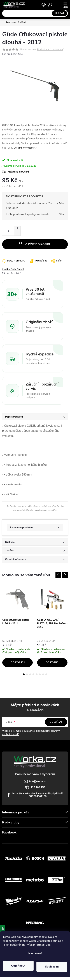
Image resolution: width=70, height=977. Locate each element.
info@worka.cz (37, 781)
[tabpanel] (17, 625)
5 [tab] (37, 674)
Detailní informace (23, 147)
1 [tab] (24, 674)
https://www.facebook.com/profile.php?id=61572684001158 (37, 795)
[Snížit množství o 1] (17, 233)
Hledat (59, 13)
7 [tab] (43, 674)
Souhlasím (52, 967)
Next (65, 575)
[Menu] (65, 4)
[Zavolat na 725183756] (43, 5)
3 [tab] (30, 674)
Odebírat (56, 722)
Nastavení (35, 953)
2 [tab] (27, 674)
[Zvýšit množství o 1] (17, 228)
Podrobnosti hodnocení (50, 49)
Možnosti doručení (18, 171)
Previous (58, 575)
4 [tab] (33, 674)
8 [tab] (46, 674)
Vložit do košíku (38, 244)
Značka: (13, 269)
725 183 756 (38, 787)
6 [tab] (40, 674)
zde (48, 945)
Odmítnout (18, 966)
